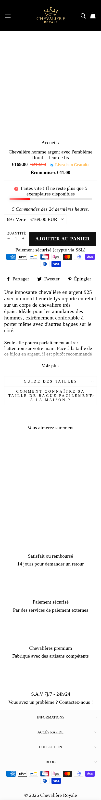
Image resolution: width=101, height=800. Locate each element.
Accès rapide (50, 732)
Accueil (49, 142)
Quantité (16, 233)
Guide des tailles (50, 381)
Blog (51, 762)
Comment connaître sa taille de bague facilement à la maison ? (50, 395)
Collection (50, 747)
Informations (50, 717)
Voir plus (51, 365)
